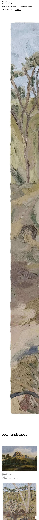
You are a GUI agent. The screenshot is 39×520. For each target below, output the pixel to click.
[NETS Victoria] (7, 3)
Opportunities (5, 9)
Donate (17, 9)
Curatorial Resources (22, 6)
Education (30, 6)
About (3, 6)
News (11, 9)
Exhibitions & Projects (11, 6)
